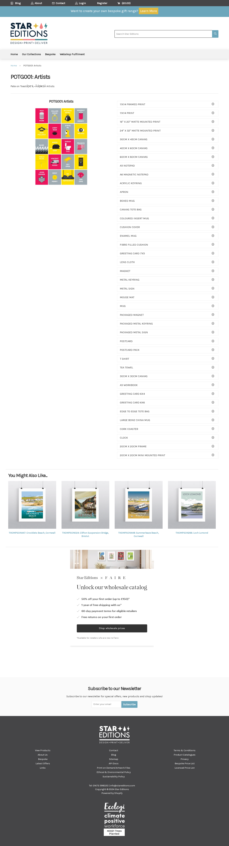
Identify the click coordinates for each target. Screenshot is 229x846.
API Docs (114, 763)
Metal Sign (127, 288)
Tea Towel (126, 367)
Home (14, 54)
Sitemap (113, 759)
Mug (123, 306)
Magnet (125, 271)
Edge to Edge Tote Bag (134, 411)
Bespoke (50, 54)
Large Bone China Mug (135, 420)
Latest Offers (43, 763)
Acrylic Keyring (131, 183)
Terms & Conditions (184, 750)
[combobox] (163, 34)
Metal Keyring (129, 279)
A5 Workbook (129, 385)
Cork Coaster (129, 429)
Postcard (126, 341)
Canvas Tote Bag (130, 209)
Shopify (118, 793)
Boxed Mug (127, 200)
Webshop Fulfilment (72, 54)
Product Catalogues (184, 754)
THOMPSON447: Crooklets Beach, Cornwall (32, 532)
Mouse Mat (127, 297)
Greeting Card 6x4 (132, 393)
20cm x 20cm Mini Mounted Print (142, 455)
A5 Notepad (127, 165)
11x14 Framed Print (132, 104)
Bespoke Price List (185, 763)
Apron (124, 191)
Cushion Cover (130, 227)
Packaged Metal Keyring (136, 323)
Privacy (185, 759)
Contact (113, 750)
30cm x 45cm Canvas (133, 139)
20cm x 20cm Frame (133, 446)
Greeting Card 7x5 (132, 253)
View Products (42, 750)
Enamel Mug (128, 235)
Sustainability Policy (114, 776)
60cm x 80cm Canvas (134, 156)
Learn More (148, 11)
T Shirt (124, 358)
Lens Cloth (127, 262)
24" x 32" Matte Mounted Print (140, 130)
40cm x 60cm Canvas (134, 148)
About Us (43, 754)
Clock (124, 437)
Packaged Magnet (132, 314)
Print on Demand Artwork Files (113, 767)
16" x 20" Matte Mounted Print (140, 121)
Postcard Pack (129, 349)
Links (43, 767)
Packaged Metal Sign (134, 332)
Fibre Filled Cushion (134, 244)
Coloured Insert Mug (134, 218)
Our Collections (31, 54)
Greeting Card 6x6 (132, 402)
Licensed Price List (185, 767)
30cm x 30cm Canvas (134, 376)
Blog (113, 754)
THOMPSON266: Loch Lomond (192, 532)
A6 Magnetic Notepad (134, 174)
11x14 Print (127, 113)
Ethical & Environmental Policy (114, 772)
